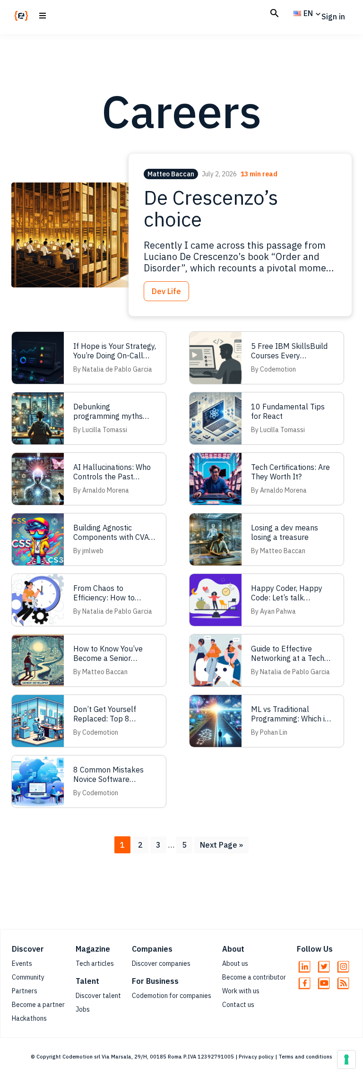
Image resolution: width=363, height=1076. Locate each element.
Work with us (240, 991)
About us (235, 963)
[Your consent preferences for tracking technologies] (346, 1059)
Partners (24, 991)
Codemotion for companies (171, 995)
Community (28, 977)
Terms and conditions (305, 1056)
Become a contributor (254, 977)
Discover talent (98, 995)
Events (22, 963)
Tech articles (95, 963)
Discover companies (161, 963)
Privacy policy (256, 1056)
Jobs (83, 1009)
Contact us (238, 1004)
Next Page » (221, 846)
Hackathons (29, 1018)
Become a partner (38, 1004)
